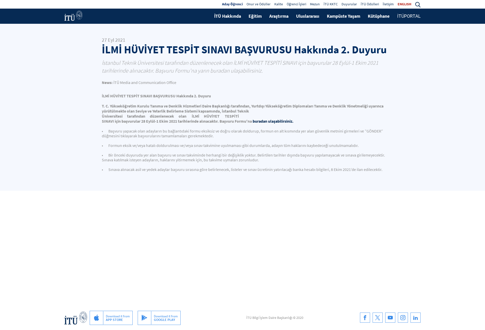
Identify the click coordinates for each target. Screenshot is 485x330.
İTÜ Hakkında (227, 16)
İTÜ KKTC (331, 4)
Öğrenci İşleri (296, 4)
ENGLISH (404, 4)
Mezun (315, 4)
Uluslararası (307, 16)
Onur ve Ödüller (259, 4)
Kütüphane (379, 16)
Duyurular (349, 4)
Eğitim (255, 16)
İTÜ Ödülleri (370, 4)
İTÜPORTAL (409, 16)
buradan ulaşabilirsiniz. (273, 121)
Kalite (278, 4)
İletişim (388, 4)
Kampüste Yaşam (343, 16)
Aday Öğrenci (232, 4)
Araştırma (278, 16)
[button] (418, 4)
